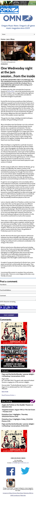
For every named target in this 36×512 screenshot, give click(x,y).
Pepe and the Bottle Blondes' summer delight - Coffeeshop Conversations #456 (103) (18, 425)
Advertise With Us (28, 493)
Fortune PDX (27, 81)
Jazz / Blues (11, 39)
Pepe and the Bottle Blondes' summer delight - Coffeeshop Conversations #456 (18, 375)
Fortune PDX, (11, 91)
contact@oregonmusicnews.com (20, 462)
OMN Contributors (15, 495)
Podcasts (5, 371)
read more (5, 391)
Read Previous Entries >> (9, 395)
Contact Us (6, 493)
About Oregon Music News (16, 493)
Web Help (23, 495)
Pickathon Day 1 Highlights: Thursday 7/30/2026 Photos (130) (15, 415)
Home (3, 39)
